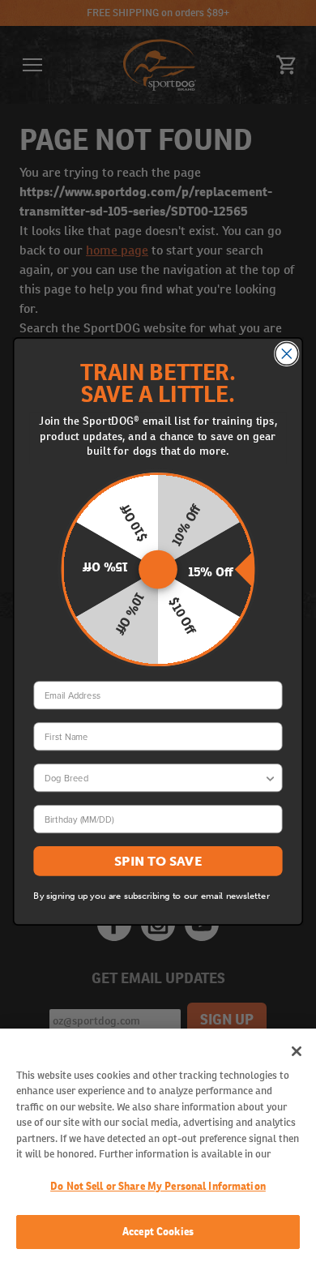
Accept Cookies (158, 1231)
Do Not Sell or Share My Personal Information (158, 1186)
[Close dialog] (286, 353)
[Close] (296, 1051)
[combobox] (154, 777)
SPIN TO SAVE (158, 860)
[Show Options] (270, 777)
